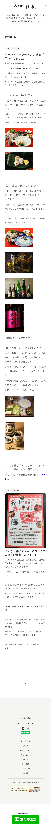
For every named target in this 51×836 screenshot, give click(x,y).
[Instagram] (28, 728)
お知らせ (25, 746)
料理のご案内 (25, 755)
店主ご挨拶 (25, 764)
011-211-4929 (25, 723)
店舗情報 (25, 773)
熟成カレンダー (25, 750)
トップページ (25, 741)
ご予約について (25, 759)
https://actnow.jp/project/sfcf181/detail (25, 68)
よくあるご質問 (25, 768)
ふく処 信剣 (25, 718)
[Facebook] (23, 728)
